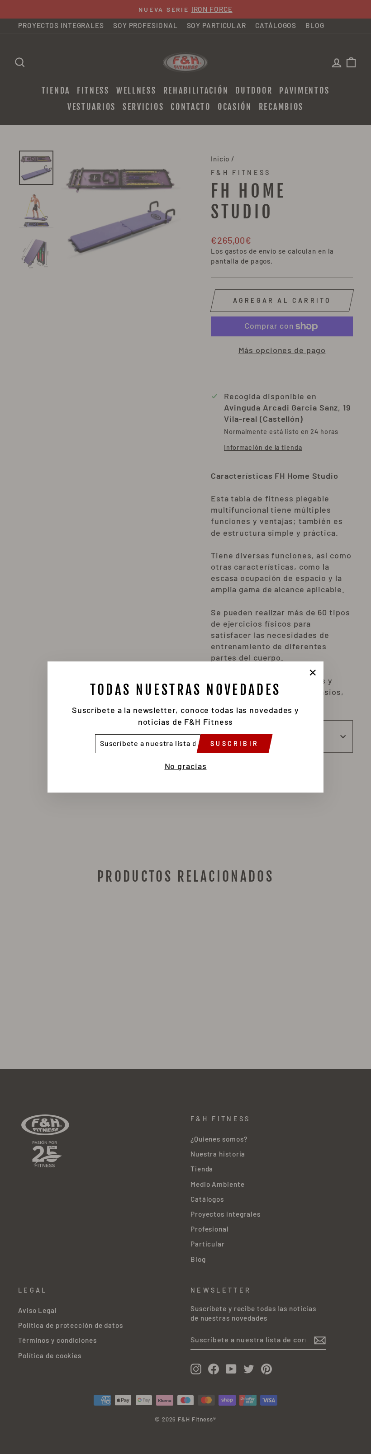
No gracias (186, 766)
